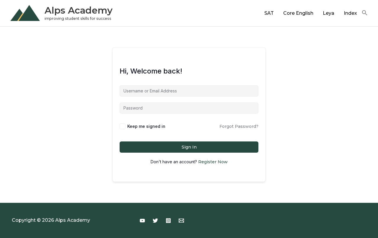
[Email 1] (181, 220)
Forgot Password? (238, 126)
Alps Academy (79, 10)
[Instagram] (168, 220)
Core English (298, 13)
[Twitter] (155, 220)
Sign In (189, 147)
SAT (269, 13)
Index (350, 13)
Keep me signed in (146, 126)
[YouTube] (142, 220)
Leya (328, 13)
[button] (365, 13)
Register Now (213, 161)
